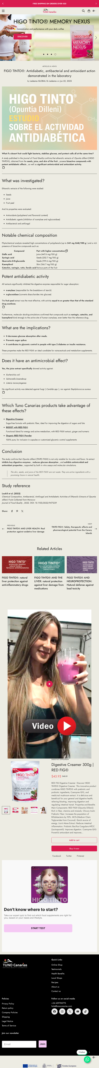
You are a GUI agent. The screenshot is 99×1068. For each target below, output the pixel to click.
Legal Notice (7, 1021)
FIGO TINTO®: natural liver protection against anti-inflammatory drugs (15, 581)
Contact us (56, 991)
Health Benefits (57, 973)
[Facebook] (12, 511)
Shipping (6, 1016)
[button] (94, 11)
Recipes (54, 982)
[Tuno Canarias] (49, 10)
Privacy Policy (8, 1003)
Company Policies (10, 1012)
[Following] (96, 3)
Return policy (7, 1008)
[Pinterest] (17, 511)
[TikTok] (85, 1011)
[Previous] (3, 38)
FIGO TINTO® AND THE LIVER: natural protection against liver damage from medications (49, 583)
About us (55, 986)
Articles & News (49, 66)
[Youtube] (78, 1011)
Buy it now (74, 848)
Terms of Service (9, 1025)
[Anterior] (3, 3)
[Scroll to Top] (94, 1054)
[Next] (96, 38)
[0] (89, 11)
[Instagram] (62, 1011)
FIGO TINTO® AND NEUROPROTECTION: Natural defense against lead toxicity (80, 583)
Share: (5, 511)
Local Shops (56, 978)
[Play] (49, 684)
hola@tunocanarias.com (61, 1006)
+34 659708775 (58, 1003)
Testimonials (56, 969)
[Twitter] (22, 511)
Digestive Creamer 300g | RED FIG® (72, 767)
